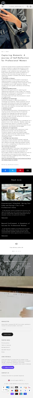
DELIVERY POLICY (6, 349)
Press (3, 352)
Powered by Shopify (23, 383)
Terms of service (6, 345)
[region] (16, 245)
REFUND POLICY (6, 347)
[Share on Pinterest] (20, 170)
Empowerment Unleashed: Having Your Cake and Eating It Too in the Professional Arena (16, 205)
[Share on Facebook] (5, 170)
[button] (3, 3)
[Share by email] (27, 170)
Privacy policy (5, 343)
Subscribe (7, 334)
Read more (5, 217)
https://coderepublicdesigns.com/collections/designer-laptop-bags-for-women (16, 159)
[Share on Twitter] (12, 170)
